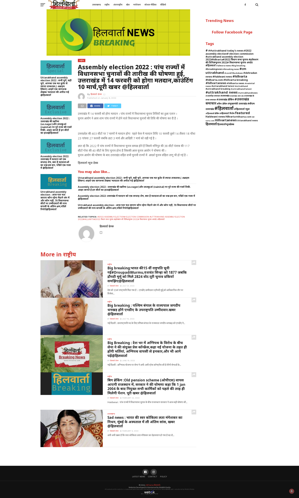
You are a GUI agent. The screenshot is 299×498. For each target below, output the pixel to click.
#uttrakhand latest (241, 88)
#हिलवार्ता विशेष (227, 113)
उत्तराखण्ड (96, 4)
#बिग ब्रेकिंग (222, 103)
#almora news (223, 65)
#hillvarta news (235, 83)
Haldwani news (215, 116)
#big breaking (238, 65)
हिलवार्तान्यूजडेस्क (225, 124)
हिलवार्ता (211, 124)
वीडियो (163, 4)
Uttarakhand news (247, 120)
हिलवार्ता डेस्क (96, 94)
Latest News (138, 476)
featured (242, 113)
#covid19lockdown (233, 73)
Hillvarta (230, 116)
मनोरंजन (137, 4)
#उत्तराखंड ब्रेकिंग (225, 99)
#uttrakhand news (222, 92)
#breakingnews (214, 69)
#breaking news (231, 69)
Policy (163, 476)
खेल (128, 4)
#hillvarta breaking (235, 80)
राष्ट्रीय (106, 4)
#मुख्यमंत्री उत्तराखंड (237, 103)
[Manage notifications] (291, 491)
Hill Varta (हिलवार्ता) (153, 485)
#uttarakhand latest (223, 86)
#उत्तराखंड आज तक (237, 96)
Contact (152, 476)
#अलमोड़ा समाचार (213, 95)
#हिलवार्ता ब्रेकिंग (213, 113)
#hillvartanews (216, 83)
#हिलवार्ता (224, 108)
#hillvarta (240, 76)
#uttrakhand (241, 86)
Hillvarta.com (243, 116)
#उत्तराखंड (225, 95)
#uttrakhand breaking (218, 88)
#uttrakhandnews (248, 92)
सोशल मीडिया (151, 4)
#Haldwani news (222, 76)
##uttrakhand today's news (226, 50)
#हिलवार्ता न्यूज (242, 109)
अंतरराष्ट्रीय (117, 4)
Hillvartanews (226, 120)
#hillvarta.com (214, 79)
